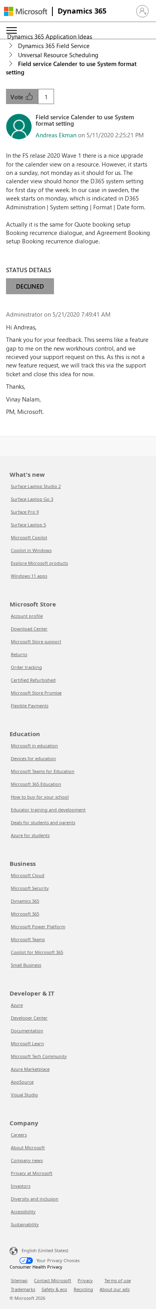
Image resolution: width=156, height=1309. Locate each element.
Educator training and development (48, 810)
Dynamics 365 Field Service (54, 46)
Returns (19, 654)
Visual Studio (24, 1095)
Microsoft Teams (28, 939)
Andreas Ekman (56, 135)
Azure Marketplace (30, 1069)
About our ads (115, 1289)
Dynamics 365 (82, 11)
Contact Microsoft (52, 1280)
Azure (17, 1005)
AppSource (22, 1082)
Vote (17, 97)
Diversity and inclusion (34, 1199)
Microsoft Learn (27, 1043)
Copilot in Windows (31, 550)
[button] (142, 11)
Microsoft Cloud (27, 875)
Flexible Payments (29, 706)
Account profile (27, 616)
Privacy (85, 1280)
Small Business (26, 965)
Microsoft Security (30, 888)
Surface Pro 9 (25, 512)
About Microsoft (28, 1147)
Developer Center (29, 1018)
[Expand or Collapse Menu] (11, 30)
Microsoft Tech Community (39, 1056)
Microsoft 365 (25, 914)
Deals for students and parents (43, 822)
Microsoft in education (34, 746)
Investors (20, 1186)
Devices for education (33, 758)
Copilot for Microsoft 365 (37, 952)
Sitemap (19, 1280)
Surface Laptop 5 (28, 525)
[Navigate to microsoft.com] (25, 11)
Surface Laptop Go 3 (32, 499)
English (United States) (45, 1250)
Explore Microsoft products (39, 563)
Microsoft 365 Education (36, 784)
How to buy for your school (40, 797)
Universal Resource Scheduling (58, 55)
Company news (27, 1160)
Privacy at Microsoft (31, 1173)
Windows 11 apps (29, 576)
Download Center (29, 629)
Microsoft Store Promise (36, 693)
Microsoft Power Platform (38, 927)
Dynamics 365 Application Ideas (49, 36)
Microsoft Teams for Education (42, 771)
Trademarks (23, 1289)
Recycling (83, 1289)
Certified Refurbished (33, 680)
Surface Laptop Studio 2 (36, 486)
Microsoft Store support (36, 641)
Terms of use (117, 1280)
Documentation (27, 1031)
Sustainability (25, 1224)
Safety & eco (54, 1289)
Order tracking (26, 667)
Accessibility (23, 1212)
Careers (19, 1135)
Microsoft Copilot (29, 537)
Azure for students (30, 835)
